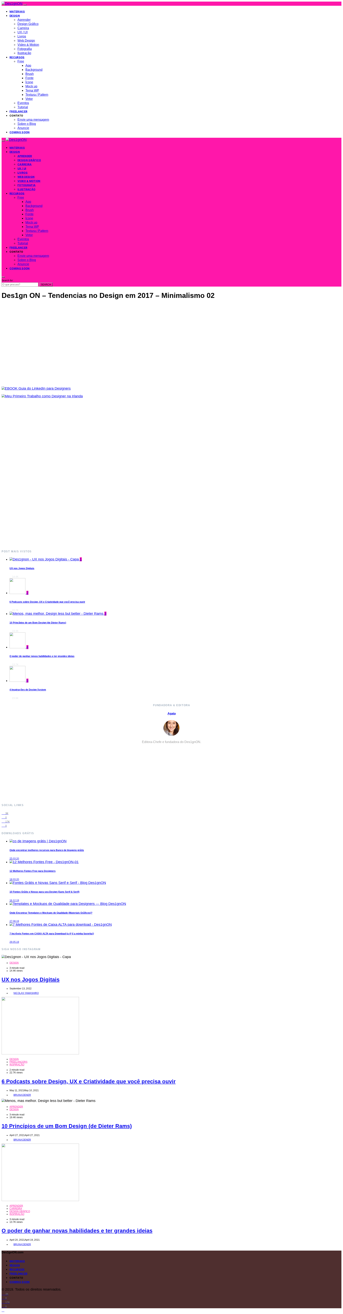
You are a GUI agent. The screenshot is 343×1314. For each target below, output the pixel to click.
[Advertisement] (121, 474)
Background (33, 69)
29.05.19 (14, 942)
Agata (172, 713)
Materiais (17, 11)
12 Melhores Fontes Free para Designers (33, 871)
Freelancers (18, 1062)
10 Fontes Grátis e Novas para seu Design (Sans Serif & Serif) (44, 891)
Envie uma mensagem (33, 119)
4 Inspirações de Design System (28, 689)
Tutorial (22, 107)
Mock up (31, 86)
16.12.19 (14, 900)
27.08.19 (14, 921)
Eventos (23, 103)
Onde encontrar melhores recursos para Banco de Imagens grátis (47, 850)
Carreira (23, 28)
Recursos (17, 57)
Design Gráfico (28, 24)
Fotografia (24, 49)
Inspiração (17, 1064)
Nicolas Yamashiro (26, 993)
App (28, 65)
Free (20, 61)
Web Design (26, 40)
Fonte (29, 78)
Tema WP (32, 90)
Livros (21, 36)
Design (15, 15)
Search (46, 284)
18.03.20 (14, 879)
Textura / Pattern (36, 94)
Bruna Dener (22, 1095)
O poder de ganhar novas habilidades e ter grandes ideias (42, 656)
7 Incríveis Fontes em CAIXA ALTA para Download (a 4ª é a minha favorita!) (52, 933)
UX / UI (22, 32)
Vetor (29, 98)
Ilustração (24, 53)
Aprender (24, 19)
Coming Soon (20, 132)
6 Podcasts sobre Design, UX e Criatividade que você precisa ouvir (47, 602)
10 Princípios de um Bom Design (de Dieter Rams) (38, 622)
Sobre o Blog (26, 123)
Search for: (7, 280)
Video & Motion (28, 44)
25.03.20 (14, 858)
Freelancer (18, 111)
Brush (29, 74)
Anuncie (23, 128)
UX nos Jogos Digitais (22, 568)
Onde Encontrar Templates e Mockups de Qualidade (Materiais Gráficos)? (51, 912)
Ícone (29, 82)
